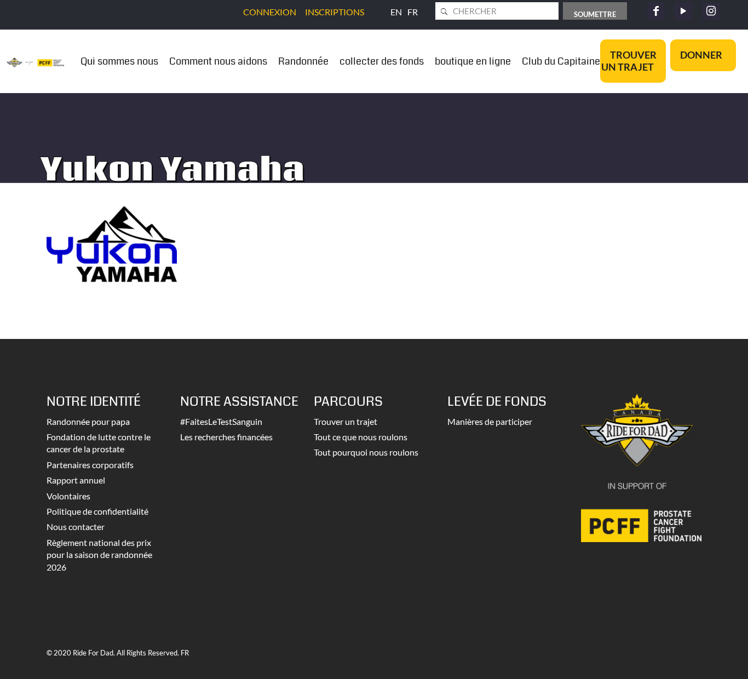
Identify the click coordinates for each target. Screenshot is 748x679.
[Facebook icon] (656, 11)
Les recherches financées (226, 436)
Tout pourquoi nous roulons (366, 452)
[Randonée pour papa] (35, 61)
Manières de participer (489, 421)
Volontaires (68, 496)
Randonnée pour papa (88, 421)
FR (412, 12)
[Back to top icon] (695, 656)
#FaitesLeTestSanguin (221, 421)
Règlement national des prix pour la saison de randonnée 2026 (99, 554)
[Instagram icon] (711, 11)
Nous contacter (76, 526)
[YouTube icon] (683, 11)
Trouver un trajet (345, 421)
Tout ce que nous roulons (360, 436)
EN (396, 12)
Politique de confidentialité (97, 511)
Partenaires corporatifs (90, 464)
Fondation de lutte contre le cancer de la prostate (99, 442)
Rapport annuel (76, 480)
